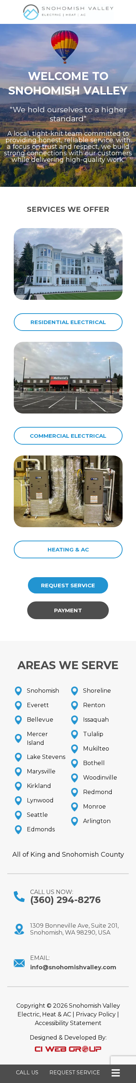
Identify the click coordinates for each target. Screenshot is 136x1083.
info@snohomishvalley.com (73, 967)
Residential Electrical (68, 322)
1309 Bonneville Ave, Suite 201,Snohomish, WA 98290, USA (74, 929)
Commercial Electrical (68, 435)
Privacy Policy (96, 1014)
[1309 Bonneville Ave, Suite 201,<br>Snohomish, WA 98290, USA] (19, 929)
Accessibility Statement (68, 1023)
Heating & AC (68, 549)
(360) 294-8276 (65, 899)
